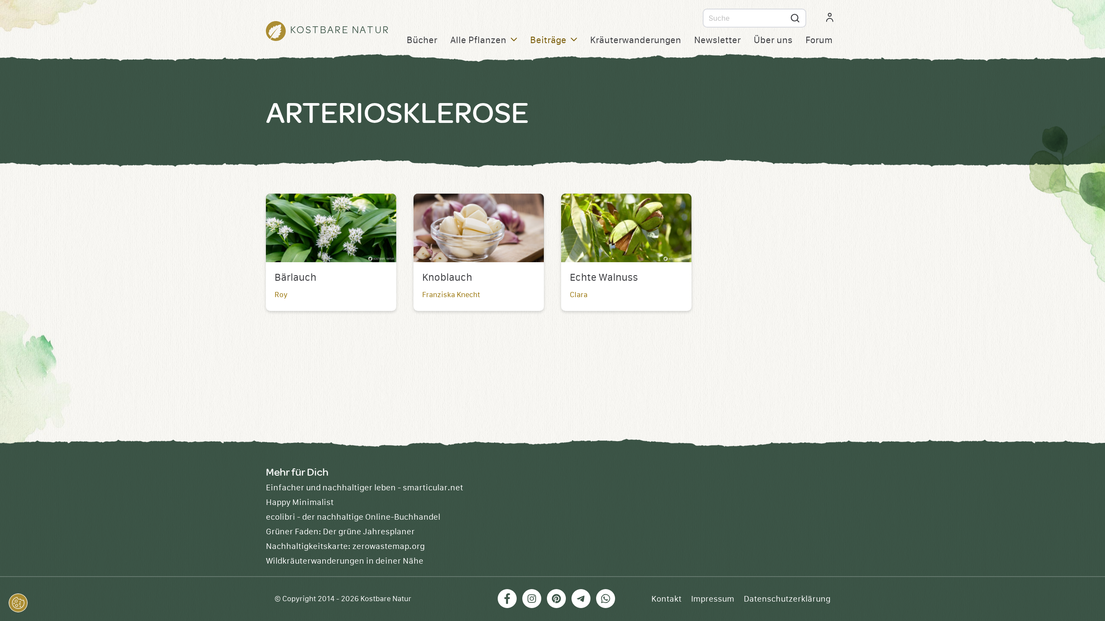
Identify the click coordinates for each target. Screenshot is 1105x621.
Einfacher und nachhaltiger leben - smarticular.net (364, 487)
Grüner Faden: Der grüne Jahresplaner (340, 531)
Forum (819, 40)
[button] (18, 602)
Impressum (712, 599)
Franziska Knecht (451, 295)
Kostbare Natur (385, 599)
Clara (578, 295)
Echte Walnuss (604, 277)
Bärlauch (295, 277)
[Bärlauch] (331, 228)
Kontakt (666, 599)
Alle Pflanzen (478, 40)
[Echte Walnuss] (626, 228)
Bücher (422, 40)
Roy (281, 295)
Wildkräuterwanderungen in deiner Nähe (344, 561)
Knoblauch (447, 277)
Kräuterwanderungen (635, 40)
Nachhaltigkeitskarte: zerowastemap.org (345, 546)
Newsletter (717, 40)
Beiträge (548, 40)
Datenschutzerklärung (787, 599)
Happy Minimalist (300, 502)
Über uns (773, 40)
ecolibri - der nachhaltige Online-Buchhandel (353, 517)
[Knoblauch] (479, 228)
